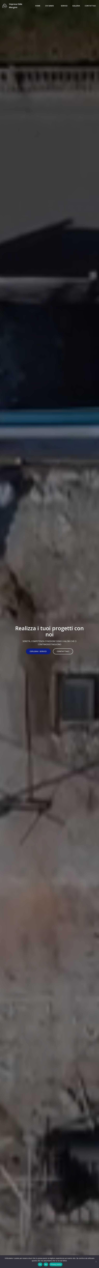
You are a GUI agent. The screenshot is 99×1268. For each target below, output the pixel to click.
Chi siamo (49, 6)
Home (37, 6)
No (46, 1264)
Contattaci (90, 6)
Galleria (76, 6)
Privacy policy (56, 1264)
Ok (40, 1264)
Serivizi (64, 6)
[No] (96, 1261)
